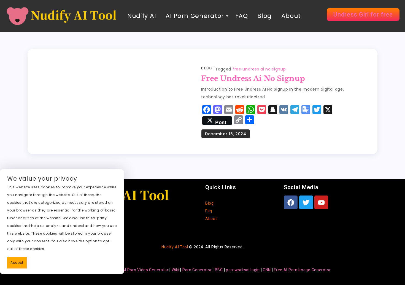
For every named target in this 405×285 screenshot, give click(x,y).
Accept (16, 262)
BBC (219, 270)
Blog (264, 16)
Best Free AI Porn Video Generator (136, 270)
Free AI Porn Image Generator (302, 270)
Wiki (175, 270)
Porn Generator (197, 270)
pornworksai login (243, 270)
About (291, 16)
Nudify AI (141, 16)
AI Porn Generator (195, 16)
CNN (267, 270)
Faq (208, 211)
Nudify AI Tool (174, 247)
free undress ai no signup (259, 69)
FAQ (241, 16)
